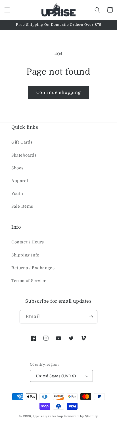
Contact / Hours (27, 242)
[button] (7, 10)
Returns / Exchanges (33, 268)
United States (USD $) (56, 376)
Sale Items (22, 206)
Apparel (19, 180)
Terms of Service (29, 280)
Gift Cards (22, 142)
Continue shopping (58, 92)
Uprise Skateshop (48, 416)
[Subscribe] (91, 316)
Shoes (17, 168)
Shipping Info (25, 255)
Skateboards (24, 155)
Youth (17, 193)
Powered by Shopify (81, 416)
